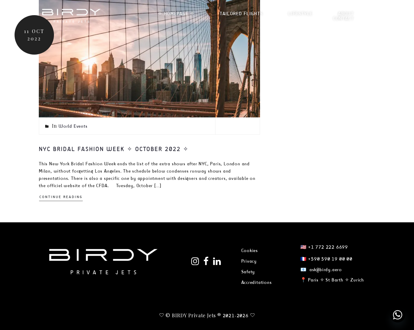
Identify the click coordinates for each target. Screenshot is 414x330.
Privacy (249, 261)
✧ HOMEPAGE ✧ (176, 13)
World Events (73, 126)
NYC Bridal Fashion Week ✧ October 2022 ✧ (114, 149)
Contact (343, 18)
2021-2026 (236, 315)
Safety (248, 271)
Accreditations (256, 282)
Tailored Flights (241, 13)
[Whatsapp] (397, 314)
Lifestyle (300, 13)
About (346, 13)
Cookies (249, 250)
